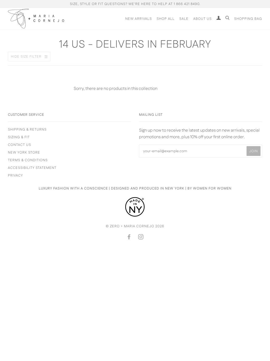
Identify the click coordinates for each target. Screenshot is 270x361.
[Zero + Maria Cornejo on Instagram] (141, 237)
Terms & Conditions (28, 160)
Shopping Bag (248, 18)
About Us (202, 18)
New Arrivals (138, 18)
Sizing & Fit (19, 137)
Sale (184, 18)
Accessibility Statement (32, 167)
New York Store (24, 152)
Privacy (15, 175)
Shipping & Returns (27, 129)
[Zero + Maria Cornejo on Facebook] (129, 237)
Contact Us (19, 144)
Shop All (166, 18)
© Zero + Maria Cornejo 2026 (135, 226)
